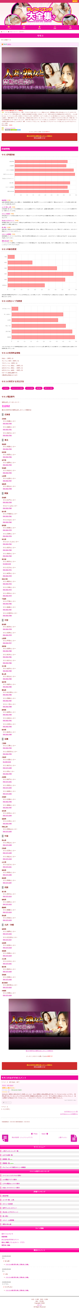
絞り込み (10, 1085)
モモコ (9, 44)
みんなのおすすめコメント (10, 1239)
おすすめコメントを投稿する (69, 1114)
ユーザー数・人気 (6, 207)
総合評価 (4, 200)
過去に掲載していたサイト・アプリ (13, 1242)
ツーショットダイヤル (10, 128)
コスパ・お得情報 (6, 234)
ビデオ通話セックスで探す (11, 1183)
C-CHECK (5, 388)
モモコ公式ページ (39, 137)
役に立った (7, 1102)
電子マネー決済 (48, 388)
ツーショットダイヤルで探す (12, 1175)
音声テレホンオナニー (10, 1208)
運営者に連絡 (6, 1245)
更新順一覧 (8, 1163)
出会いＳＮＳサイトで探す (11, 1187)
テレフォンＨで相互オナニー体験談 (14, 1167)
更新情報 (4, 1236)
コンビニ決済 (30, 388)
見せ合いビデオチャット (8, 220)
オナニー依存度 (6, 213)
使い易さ (4, 227)
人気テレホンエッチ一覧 (10, 1151)
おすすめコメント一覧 (71, 1111)
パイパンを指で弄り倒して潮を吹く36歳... (17, 1264)
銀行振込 (39, 388)
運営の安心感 (5, 240)
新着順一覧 (7, 1159)
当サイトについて (7, 1234)
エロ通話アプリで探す (10, 1179)
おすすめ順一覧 (8, 1155)
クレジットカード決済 (17, 388)
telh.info (39, 1305)
